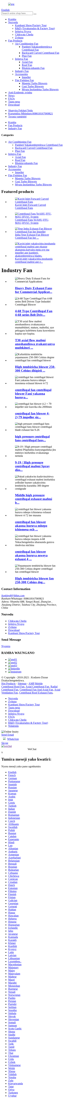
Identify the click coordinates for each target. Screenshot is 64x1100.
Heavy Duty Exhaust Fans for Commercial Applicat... (33, 290)
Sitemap (22, 683)
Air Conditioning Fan (26, 43)
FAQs (11, 98)
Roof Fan (27, 65)
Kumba (12, 19)
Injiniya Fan (21, 58)
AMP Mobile (36, 683)
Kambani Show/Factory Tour (31, 25)
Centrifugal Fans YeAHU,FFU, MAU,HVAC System (32, 221)
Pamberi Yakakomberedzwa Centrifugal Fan (37, 48)
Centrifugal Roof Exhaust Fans (36, 692)
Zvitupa (19, 37)
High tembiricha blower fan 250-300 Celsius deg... (34, 580)
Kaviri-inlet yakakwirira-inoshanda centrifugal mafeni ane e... (34, 260)
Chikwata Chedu (24, 34)
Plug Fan (27, 55)
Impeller (26, 77)
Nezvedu (13, 22)
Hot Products (8, 683)
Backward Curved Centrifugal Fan (40, 52)
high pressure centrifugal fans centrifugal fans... (32, 438)
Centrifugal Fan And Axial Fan (36, 689)
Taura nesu (14, 101)
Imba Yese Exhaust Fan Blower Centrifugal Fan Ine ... (32, 236)
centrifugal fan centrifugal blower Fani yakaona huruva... (33, 393)
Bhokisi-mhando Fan (33, 68)
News (11, 95)
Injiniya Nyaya (23, 31)
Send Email (7, 734)
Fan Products (15, 40)
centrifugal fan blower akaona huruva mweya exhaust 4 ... (31, 555)
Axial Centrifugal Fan (37, 686)
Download (14, 104)
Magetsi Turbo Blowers (34, 83)
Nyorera (5, 646)
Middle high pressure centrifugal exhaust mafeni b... (33, 498)
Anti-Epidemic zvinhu (20, 92)
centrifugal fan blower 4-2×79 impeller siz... (32, 415)
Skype (4, 743)
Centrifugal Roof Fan (12, 686)
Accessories (21, 74)
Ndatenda (13, 725)
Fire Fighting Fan (24, 80)
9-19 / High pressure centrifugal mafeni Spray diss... (32, 466)
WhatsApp (13, 739)
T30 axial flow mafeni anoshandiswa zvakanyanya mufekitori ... (35, 343)
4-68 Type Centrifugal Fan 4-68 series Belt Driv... (33, 313)
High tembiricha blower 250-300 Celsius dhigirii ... (35, 368)
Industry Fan (22, 71)
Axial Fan (27, 62)
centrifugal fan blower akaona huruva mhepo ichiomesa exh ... (31, 525)
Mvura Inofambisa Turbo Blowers (40, 89)
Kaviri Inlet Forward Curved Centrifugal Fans (30, 206)
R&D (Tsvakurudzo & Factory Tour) (35, 28)
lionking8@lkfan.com (13, 595)
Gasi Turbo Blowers (33, 86)
